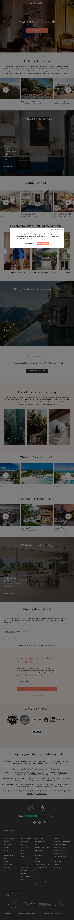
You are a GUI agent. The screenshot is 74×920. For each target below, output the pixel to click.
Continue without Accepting (56, 229)
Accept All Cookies (43, 243)
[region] (37, 237)
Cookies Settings (29, 243)
